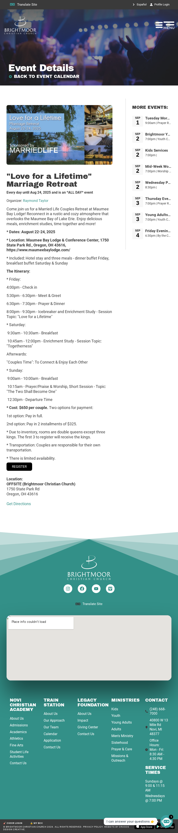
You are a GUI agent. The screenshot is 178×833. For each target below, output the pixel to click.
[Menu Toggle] (159, 25)
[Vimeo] (110, 588)
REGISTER (19, 467)
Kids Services (156, 150)
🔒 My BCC (36, 823)
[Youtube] (96, 588)
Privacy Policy (93, 827)
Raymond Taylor (35, 201)
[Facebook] (82, 588)
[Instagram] (68, 588)
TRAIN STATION (54, 702)
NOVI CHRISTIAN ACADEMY (23, 705)
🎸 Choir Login (12, 823)
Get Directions (19, 504)
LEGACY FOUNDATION (93, 702)
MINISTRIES (125, 700)
